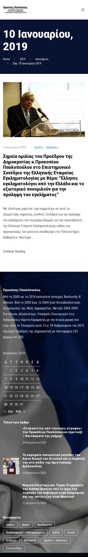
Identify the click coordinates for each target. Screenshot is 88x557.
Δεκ (10, 411)
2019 (23, 59)
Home (6, 59)
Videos (10, 524)
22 (11, 396)
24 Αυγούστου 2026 (34, 442)
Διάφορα (11, 540)
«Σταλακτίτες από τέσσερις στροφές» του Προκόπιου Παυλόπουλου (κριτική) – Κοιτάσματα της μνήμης (52, 432)
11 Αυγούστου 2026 (34, 503)
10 (21, 379)
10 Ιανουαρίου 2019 (14, 147)
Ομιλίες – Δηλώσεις (46, 147)
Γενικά (71, 532)
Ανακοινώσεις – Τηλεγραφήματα (25, 532)
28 (5, 404)
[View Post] (44, 109)
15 (11, 387)
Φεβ (19, 411)
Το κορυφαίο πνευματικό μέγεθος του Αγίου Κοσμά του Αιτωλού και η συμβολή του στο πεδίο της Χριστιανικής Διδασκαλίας (54, 460)
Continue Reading (14, 251)
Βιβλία (56, 532)
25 (27, 396)
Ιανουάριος (42, 59)
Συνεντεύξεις (14, 548)
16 (16, 387)
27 (37, 396)
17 (21, 387)
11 (27, 379)
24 (21, 396)
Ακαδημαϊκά (44, 524)
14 (5, 387)
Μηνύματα (30, 540)
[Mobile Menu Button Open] (83, 10)
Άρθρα (26, 524)
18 (27, 387)
